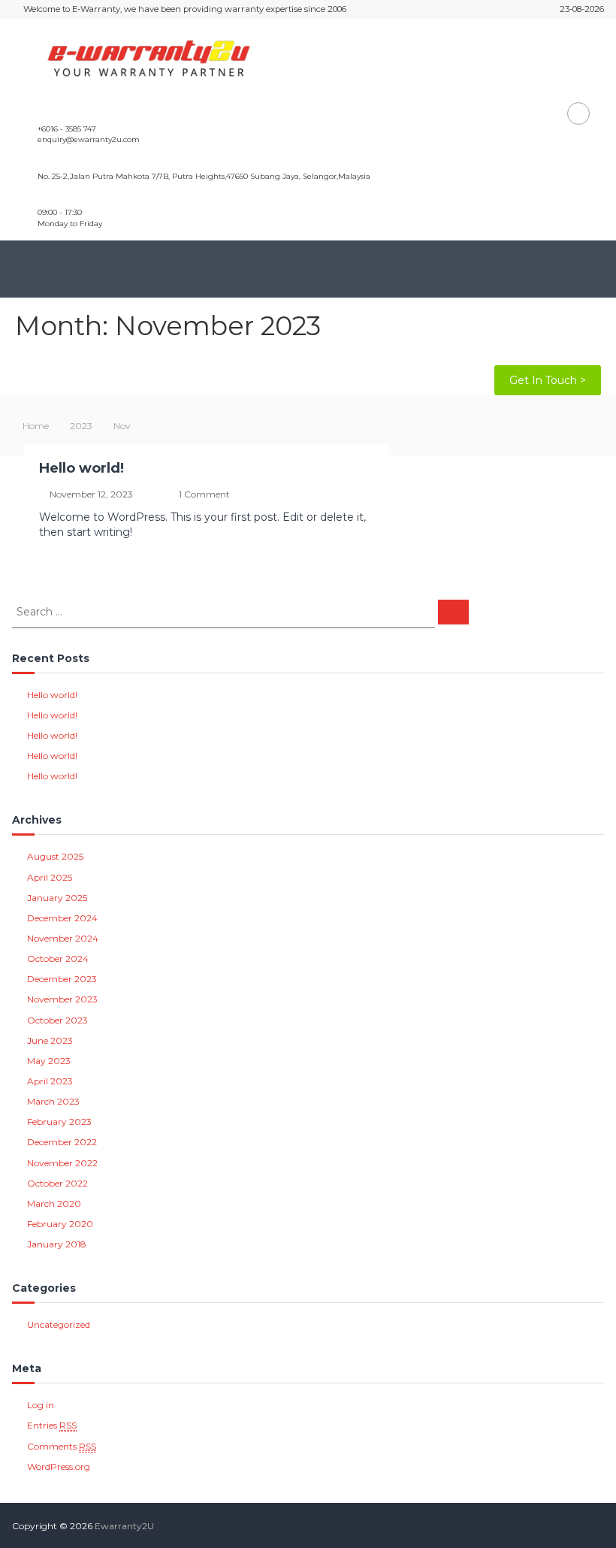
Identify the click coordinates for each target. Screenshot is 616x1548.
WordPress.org (58, 1466)
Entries (52, 1425)
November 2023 (62, 999)
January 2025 (57, 897)
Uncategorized (58, 1324)
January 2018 (56, 1244)
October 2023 (57, 1020)
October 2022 (57, 1183)
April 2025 (49, 877)
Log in (40, 1404)
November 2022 (62, 1163)
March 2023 (53, 1101)
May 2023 (49, 1060)
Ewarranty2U (124, 1525)
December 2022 (62, 1141)
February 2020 (60, 1223)
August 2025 (55, 856)
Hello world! (81, 468)
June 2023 (50, 1040)
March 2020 (54, 1203)
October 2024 (58, 958)
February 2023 (59, 1121)
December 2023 (62, 978)
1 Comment (204, 494)
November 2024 (62, 938)
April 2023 (50, 1081)
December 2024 (62, 918)
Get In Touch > (547, 380)
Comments (61, 1446)
